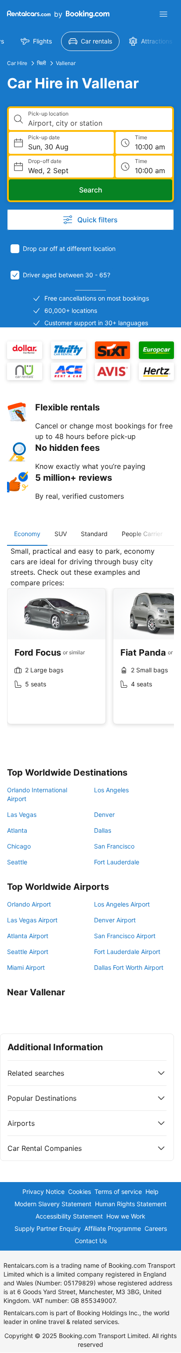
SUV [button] (60, 533)
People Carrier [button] (142, 533)
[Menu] (163, 14)
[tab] (27, 533)
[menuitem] (36, 41)
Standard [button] (94, 533)
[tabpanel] (90, 642)
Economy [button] (27, 533)
